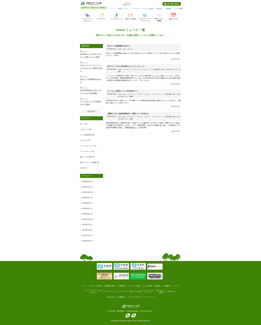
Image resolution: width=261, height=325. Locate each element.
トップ (113, 8)
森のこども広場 (85, 157)
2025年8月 (86, 203)
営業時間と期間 (109, 286)
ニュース (176, 286)
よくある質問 (178, 8)
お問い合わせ (111, 297)
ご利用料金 (121, 286)
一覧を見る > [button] (91, 111)
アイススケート (85, 151)
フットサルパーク (86, 146)
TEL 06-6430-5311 (133, 311)
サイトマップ (150, 297)
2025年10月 (86, 192)
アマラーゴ (84, 140)
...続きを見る (175, 59)
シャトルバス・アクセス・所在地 (142, 8)
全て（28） (84, 124)
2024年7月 (86, 224)
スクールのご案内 (134, 286)
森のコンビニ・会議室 (88, 162)
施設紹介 (158, 286)
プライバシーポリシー (135, 297)
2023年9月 (86, 241)
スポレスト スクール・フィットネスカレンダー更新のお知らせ (91, 68)
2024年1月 (86, 235)
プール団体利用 (85, 135)
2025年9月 (86, 198)
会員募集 (168, 8)
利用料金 (159, 8)
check (82, 168)
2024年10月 (86, 219)
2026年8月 (86, 181)
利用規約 (122, 297)
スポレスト (84, 129)
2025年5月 (86, 208)
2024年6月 (86, 230)
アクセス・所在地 (95, 286)
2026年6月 (86, 187)
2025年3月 (86, 214)
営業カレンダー (123, 8)
